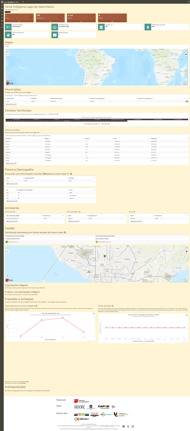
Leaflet (172, 85)
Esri (176, 85)
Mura (16, 10)
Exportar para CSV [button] (11, 104)
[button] (23, 2)
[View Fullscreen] (8, 50)
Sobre (14, 83)
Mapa (7, 46)
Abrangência (15, 242)
